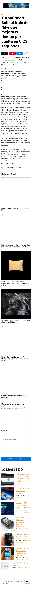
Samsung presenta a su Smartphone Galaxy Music (23, 536)
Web (2, 448)
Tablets (23, 485)
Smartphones (5, 530)
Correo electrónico (9, 439)
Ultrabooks (19, 497)
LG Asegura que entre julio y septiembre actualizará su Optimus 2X (21, 522)
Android (26, 483)
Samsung (27, 540)
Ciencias (26, 567)
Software (18, 485)
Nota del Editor (6, 14)
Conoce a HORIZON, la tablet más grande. (23, 491)
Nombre (4, 430)
